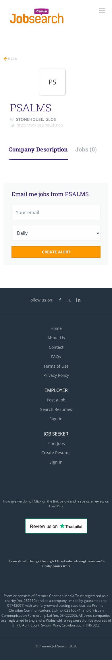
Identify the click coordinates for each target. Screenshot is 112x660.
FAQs (56, 356)
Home (56, 328)
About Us (56, 337)
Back (12, 58)
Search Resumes (56, 409)
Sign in (56, 418)
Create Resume (56, 452)
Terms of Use (56, 366)
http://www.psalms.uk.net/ (40, 125)
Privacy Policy (56, 375)
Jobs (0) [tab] (86, 149)
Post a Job (56, 400)
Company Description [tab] (38, 149)
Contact (56, 347)
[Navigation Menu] (102, 10)
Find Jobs (56, 443)
